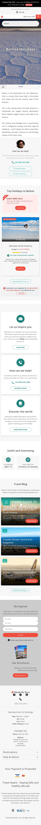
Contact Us (20, 731)
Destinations (10, 752)
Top (3, 87)
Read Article (31, 521)
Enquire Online (20, 168)
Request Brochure (20, 675)
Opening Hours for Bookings (20, 712)
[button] (38, 17)
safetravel (27, 803)
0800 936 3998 (29, 16)
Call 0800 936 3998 (21, 162)
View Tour (20, 268)
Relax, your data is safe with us (22, 640)
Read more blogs (19, 590)
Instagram (20, 695)
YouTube (27, 695)
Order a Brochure (20, 174)
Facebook (14, 695)
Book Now (29, 5)
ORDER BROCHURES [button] (20, 430)
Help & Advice (11, 757)
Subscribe (21, 293)
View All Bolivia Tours (19, 281)
